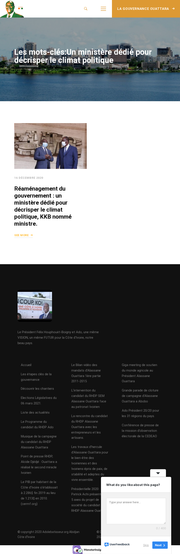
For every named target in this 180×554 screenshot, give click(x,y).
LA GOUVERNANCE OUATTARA (143, 9)
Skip (146, 545)
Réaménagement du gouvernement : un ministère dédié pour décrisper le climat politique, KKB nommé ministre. (43, 206)
